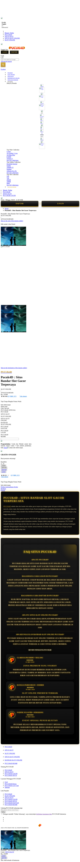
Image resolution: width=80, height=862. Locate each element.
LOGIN (60, 203)
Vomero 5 (10, 158)
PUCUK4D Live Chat (12, 785)
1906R (9, 181)
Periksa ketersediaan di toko (9, 487)
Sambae (9, 169)
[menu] (40, 130)
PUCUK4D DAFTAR (12, 803)
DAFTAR (20, 203)
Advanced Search (6, 61)
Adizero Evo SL (12, 171)
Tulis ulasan (23, 396)
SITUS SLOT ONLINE (12, 38)
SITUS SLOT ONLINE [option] (5, 419)
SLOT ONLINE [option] (6, 416)
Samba (9, 166)
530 (8, 176)
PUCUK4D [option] (4, 412)
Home (6, 208)
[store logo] (16, 49)
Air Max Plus (11, 155)
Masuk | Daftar (9, 33)
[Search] (3, 64)
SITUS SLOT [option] (5, 414)
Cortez (9, 151)
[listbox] (16, 424)
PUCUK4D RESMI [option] (4, 435)
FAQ (6, 782)
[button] (5, 309)
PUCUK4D (8, 35)
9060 (8, 183)
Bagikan (3, 489)
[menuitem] (10, 72)
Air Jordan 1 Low (12, 153)
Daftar (14, 52)
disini (5, 448)
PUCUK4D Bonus (10, 784)
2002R (9, 180)
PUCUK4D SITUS (11, 775)
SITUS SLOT (9, 36)
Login (4, 52)
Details (3, 490)
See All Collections (12, 160)
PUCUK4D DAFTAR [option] (4, 427)
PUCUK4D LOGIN (9, 195)
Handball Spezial (12, 164)
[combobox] (10, 60)
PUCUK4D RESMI (11, 763)
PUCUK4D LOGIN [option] (4, 431)
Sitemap (7, 787)
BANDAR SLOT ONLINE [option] (6, 423)
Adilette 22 (10, 167)
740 (8, 178)
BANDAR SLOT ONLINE (13, 760)
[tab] (40, 69)
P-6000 (9, 157)
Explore (3, 69)
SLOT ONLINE (10, 40)
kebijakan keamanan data (44, 814)
